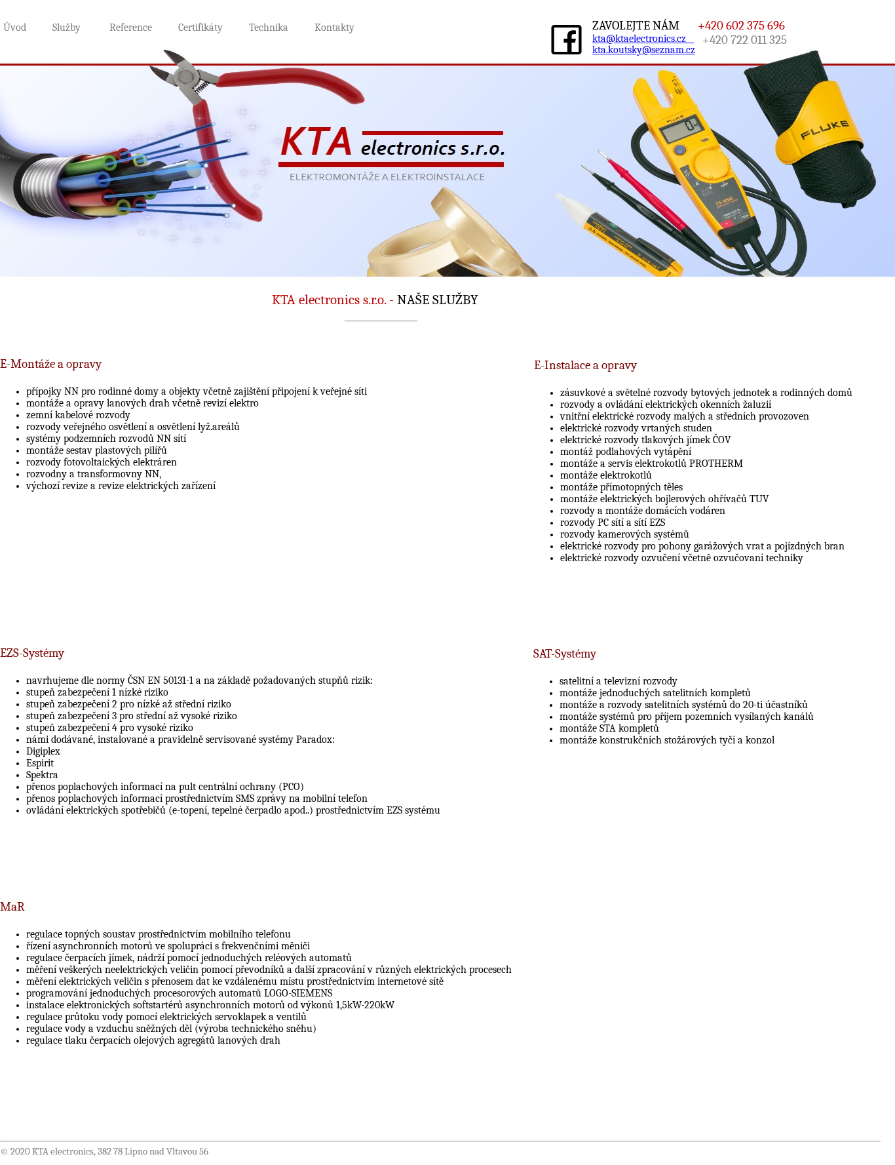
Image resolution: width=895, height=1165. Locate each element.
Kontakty (334, 27)
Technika (268, 27)
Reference (132, 27)
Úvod (14, 27)
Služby (67, 27)
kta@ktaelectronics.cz (643, 39)
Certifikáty (201, 27)
